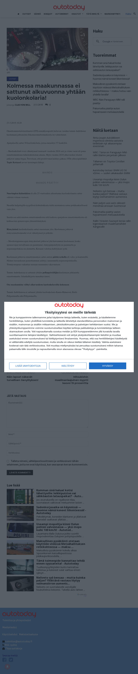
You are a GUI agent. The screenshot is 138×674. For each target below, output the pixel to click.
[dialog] (69, 337)
